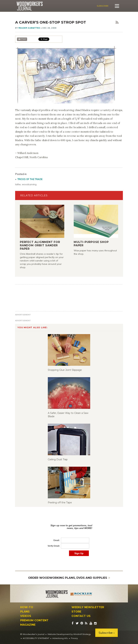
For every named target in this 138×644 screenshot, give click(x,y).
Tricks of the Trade (30, 179)
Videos (25, 616)
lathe (18, 184)
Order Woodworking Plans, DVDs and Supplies (67, 577)
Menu (117, 6)
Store (76, 611)
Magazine (28, 624)
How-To (26, 607)
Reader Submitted (29, 28)
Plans (25, 611)
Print (23, 39)
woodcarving (29, 184)
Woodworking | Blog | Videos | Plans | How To (29, 6)
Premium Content (34, 620)
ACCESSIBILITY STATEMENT (36, 638)
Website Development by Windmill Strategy (69, 634)
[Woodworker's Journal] (56, 594)
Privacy (74, 638)
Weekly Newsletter (88, 607)
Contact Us (81, 616)
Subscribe (103, 6)
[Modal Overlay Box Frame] (69, 536)
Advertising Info (60, 638)
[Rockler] (81, 594)
